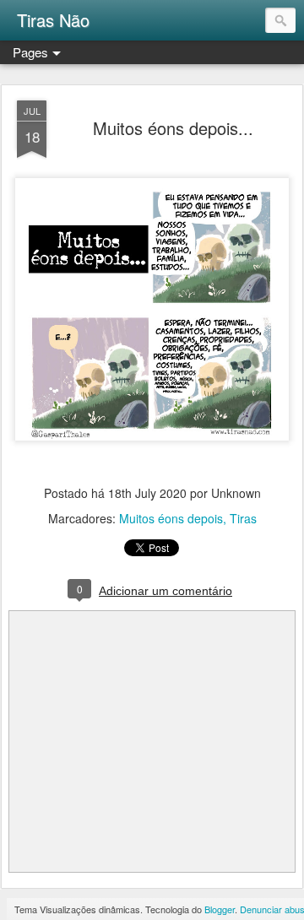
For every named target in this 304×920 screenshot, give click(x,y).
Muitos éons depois (171, 518)
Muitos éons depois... (173, 128)
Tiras (243, 518)
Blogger (219, 909)
